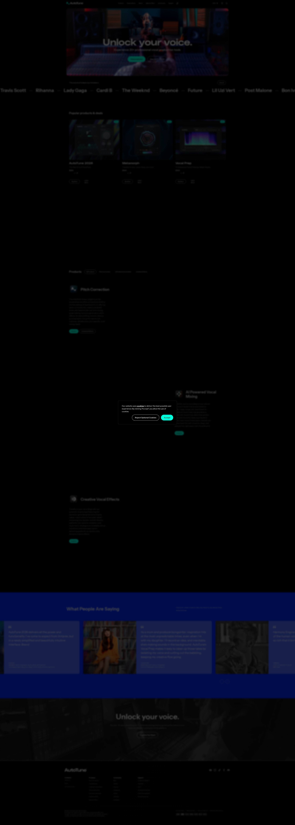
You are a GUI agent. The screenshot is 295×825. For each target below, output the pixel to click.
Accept (167, 417)
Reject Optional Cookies (145, 417)
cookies (140, 406)
